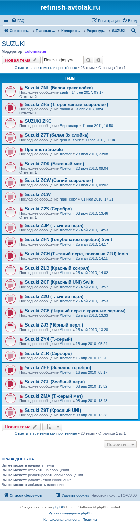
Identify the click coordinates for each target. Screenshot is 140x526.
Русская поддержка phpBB (70, 513)
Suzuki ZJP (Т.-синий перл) (54, 225)
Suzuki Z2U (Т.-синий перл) (54, 296)
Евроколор (69, 126)
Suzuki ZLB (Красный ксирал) (57, 268)
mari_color (68, 199)
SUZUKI (14, 43)
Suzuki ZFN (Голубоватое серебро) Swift (68, 239)
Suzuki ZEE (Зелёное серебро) (58, 367)
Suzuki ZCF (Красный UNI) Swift (59, 282)
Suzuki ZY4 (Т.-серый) (48, 339)
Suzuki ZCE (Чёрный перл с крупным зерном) (75, 310)
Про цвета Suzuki (44, 149)
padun (65, 109)
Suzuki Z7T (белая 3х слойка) (56, 135)
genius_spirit (70, 140)
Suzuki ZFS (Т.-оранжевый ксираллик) (66, 104)
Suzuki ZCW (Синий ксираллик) (59, 180)
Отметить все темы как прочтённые (46, 68)
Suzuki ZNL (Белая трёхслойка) (59, 87)
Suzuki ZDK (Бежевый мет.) (54, 163)
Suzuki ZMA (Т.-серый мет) (54, 396)
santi (64, 92)
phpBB (58, 507)
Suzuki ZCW (38, 194)
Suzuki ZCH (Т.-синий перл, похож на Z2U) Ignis (76, 253)
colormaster (35, 51)
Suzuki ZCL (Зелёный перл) (55, 381)
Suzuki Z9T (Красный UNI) (53, 410)
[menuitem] (18, 21)
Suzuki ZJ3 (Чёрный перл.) (54, 325)
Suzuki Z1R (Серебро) (48, 353)
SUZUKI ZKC (38, 121)
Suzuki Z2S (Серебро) (48, 208)
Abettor (66, 154)
